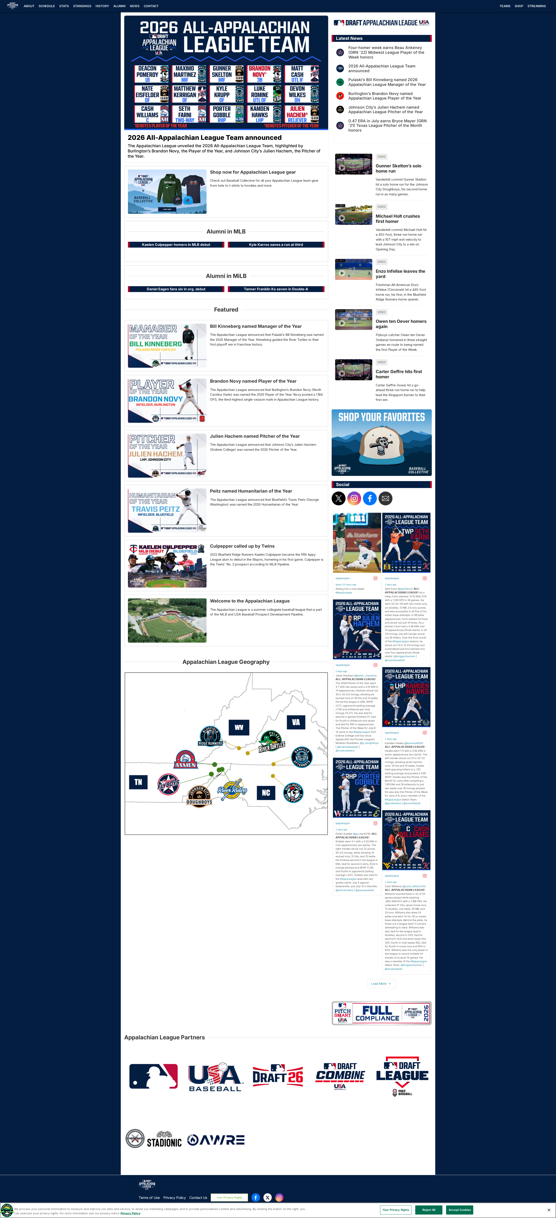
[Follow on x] (339, 498)
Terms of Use (149, 1197)
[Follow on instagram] (354, 498)
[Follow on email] (385, 498)
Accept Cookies (460, 1209)
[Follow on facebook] (370, 498)
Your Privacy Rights (229, 1197)
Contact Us (198, 1197)
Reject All (428, 1209)
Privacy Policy (174, 1197)
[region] (278, 1210)
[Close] (549, 1210)
